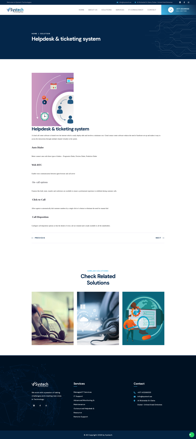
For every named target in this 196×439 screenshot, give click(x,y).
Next (158, 238)
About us (92, 10)
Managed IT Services (83, 392)
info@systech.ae (125, 2)
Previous (40, 238)
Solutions (106, 10)
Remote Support (81, 416)
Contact (151, 10)
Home (81, 10)
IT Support (78, 396)
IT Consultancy (135, 10)
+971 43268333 (144, 392)
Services (120, 10)
